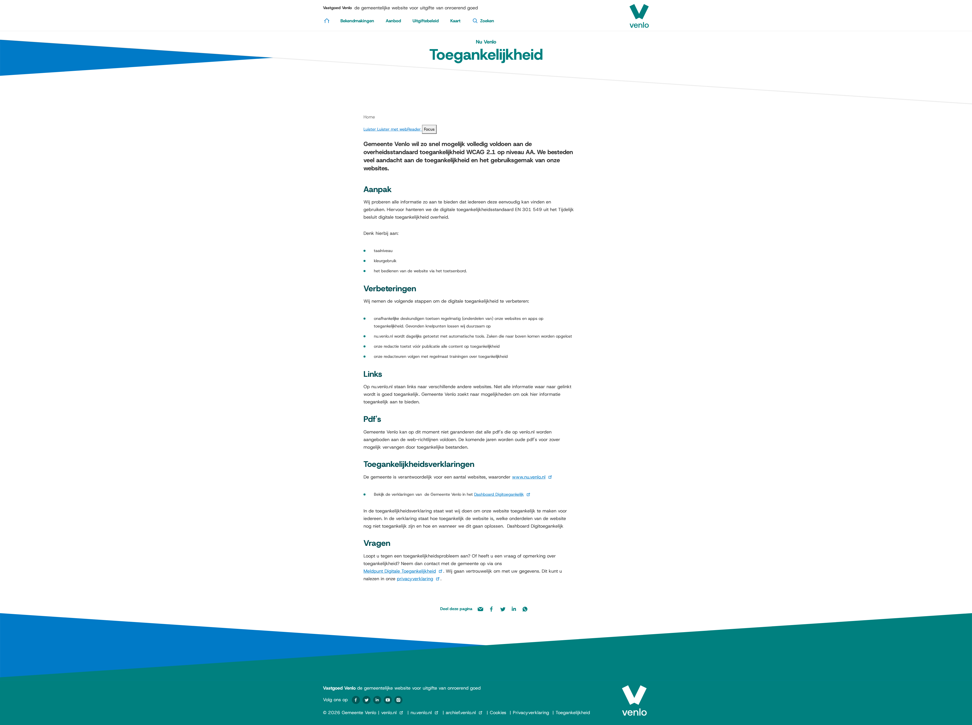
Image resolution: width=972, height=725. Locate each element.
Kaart (455, 21)
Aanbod (393, 21)
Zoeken (487, 21)
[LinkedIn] (377, 700)
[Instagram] (398, 700)
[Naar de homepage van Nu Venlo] (639, 14)
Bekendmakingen (357, 21)
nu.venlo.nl (421, 713)
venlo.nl (389, 713)
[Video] (388, 700)
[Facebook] (356, 700)
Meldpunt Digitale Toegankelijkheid (399, 571)
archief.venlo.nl (461, 713)
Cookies (498, 713)
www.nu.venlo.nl (528, 477)
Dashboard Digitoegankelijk (499, 494)
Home (369, 117)
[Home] (327, 20)
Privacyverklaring (531, 713)
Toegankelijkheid (573, 713)
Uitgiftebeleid (426, 21)
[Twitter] (366, 700)
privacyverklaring (415, 579)
